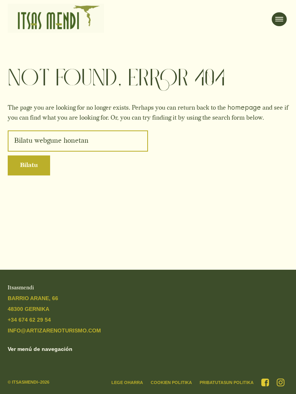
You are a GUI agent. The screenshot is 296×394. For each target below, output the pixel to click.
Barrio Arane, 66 (33, 298)
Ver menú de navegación (40, 349)
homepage (244, 108)
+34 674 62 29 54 (29, 320)
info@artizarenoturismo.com (54, 330)
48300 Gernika (28, 309)
